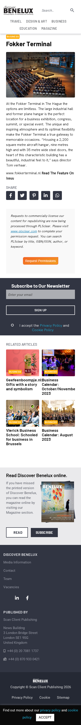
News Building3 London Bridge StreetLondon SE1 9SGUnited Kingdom (20, 635)
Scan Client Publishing (20, 620)
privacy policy (50, 710)
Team (7, 579)
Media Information (17, 562)
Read (18, 532)
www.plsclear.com (24, 231)
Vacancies (11, 587)
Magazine (49, 28)
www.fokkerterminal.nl (24, 173)
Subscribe (44, 532)
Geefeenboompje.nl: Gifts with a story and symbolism (24, 384)
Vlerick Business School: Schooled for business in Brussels (22, 437)
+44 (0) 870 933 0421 (24, 659)
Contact (9, 571)
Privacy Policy (51, 325)
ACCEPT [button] (45, 717)
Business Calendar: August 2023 (57, 435)
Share (10, 195)
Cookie (44, 698)
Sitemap (63, 698)
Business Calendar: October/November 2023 (59, 386)
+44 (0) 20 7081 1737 (22, 651)
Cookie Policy (43, 330)
